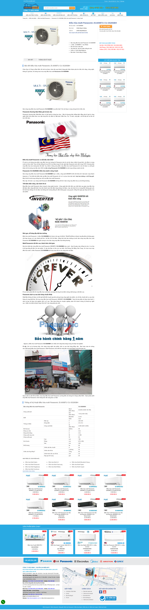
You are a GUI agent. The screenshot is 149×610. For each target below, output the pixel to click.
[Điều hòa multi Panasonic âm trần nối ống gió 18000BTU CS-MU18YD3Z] (113, 505)
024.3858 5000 (31, 588)
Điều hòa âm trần (46, 15)
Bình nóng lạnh (102, 15)
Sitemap (122, 1)
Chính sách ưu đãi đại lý (88, 599)
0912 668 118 (110, 47)
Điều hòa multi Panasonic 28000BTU (35, 513)
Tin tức (106, 1)
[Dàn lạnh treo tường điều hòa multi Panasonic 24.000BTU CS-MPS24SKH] (105, 99)
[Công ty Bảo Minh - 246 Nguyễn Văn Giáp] (94, 576)
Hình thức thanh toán (87, 591)
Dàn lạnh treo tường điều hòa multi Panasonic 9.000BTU (105, 72)
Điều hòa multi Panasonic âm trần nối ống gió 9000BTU (61, 514)
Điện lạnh (120, 15)
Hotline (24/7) (103, 49)
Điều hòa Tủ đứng (72, 15)
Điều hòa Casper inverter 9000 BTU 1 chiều (61, 546)
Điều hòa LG (86, 607)
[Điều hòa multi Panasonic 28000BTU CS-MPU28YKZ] (35, 505)
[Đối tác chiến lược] (74, 561)
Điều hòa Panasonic (69, 607)
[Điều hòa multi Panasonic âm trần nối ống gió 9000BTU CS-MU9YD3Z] (61, 505)
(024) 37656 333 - (97, 8)
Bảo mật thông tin (87, 597)
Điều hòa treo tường (32, 15)
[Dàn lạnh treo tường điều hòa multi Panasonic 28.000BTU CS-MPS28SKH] (119, 99)
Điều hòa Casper (94, 607)
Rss (118, 1)
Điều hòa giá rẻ (46, 607)
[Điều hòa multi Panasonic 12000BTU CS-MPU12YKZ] (61, 481)
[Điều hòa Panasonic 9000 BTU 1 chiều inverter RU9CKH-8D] (114, 537)
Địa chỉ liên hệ (112, 1)
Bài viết (30, 59)
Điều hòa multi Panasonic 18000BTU (87, 489)
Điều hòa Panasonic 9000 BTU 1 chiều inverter (114, 546)
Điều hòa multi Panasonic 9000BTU (36, 489)
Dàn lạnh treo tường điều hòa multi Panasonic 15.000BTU (105, 89)
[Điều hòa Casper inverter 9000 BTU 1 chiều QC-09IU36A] (61, 537)
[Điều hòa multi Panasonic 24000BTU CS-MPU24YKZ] (113, 481)
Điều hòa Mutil (84, 15)
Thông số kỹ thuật (45, 59)
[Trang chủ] (31, 7)
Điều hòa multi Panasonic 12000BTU (61, 489)
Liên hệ (67, 593)
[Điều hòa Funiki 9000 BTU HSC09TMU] (35, 537)
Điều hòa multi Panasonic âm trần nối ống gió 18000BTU (113, 514)
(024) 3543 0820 (112, 8)
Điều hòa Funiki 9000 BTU (35, 546)
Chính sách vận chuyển (88, 593)
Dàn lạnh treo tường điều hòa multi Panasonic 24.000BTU (105, 106)
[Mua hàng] (105, 26)
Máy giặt (93, 15)
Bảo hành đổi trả (86, 595)
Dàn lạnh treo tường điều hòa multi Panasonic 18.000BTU (119, 89)
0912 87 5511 (120, 49)
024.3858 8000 (39, 588)
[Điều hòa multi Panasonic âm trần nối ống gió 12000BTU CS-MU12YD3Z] (87, 505)
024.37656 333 (109, 45)
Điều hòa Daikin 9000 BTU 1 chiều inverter (87, 546)
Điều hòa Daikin (78, 607)
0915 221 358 (119, 47)
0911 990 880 (112, 49)
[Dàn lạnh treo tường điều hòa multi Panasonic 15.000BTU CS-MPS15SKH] (105, 83)
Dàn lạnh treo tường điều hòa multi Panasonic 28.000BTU (119, 106)
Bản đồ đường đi (69, 595)
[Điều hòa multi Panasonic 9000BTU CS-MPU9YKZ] (35, 481)
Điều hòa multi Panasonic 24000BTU (113, 489)
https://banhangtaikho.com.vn (34, 598)
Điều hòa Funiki (102, 607)
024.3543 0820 (118, 45)
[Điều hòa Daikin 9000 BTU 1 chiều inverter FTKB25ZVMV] (87, 537)
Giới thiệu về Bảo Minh (71, 591)
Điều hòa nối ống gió (59, 15)
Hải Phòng (102, 47)
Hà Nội (101, 45)
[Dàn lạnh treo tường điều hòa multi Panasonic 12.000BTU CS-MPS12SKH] (119, 66)
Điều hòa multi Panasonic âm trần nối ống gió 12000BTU (87, 514)
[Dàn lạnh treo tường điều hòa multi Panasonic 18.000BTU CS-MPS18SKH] (119, 83)
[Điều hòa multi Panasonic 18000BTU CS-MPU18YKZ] (87, 481)
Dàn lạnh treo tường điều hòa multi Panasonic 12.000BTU (119, 72)
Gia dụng (112, 15)
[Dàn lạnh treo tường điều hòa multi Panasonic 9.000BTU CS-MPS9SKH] (105, 66)
